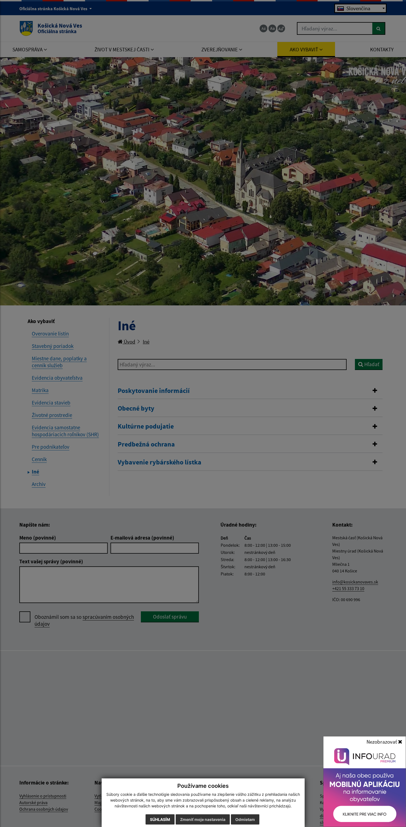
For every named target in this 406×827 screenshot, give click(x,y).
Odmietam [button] (245, 819)
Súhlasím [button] (160, 819)
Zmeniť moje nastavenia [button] (202, 819)
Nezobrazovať (382, 741)
